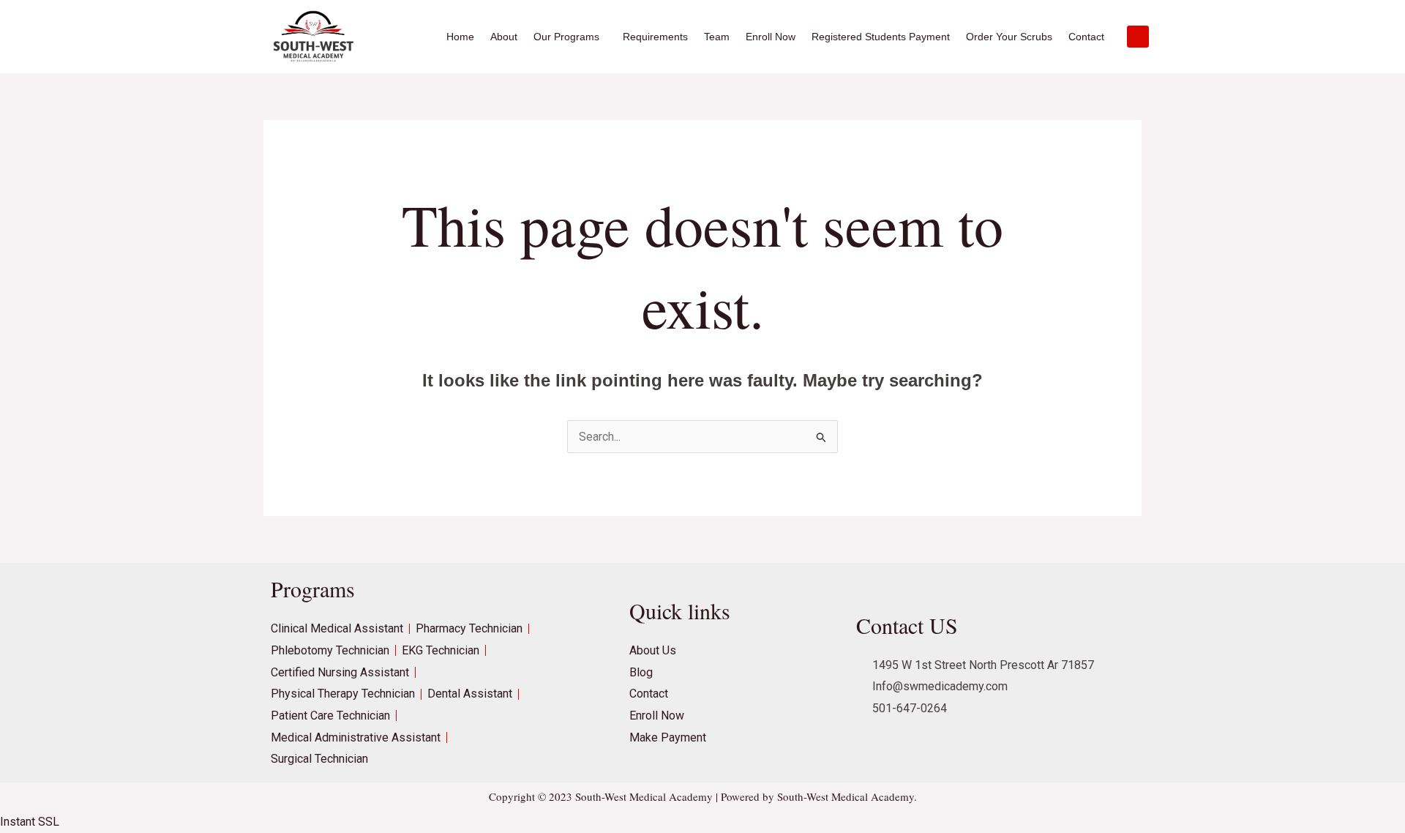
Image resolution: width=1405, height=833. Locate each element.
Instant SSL (29, 822)
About (503, 36)
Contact (1086, 36)
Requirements (655, 36)
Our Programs (566, 36)
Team (717, 36)
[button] (570, 36)
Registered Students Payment (881, 36)
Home (460, 36)
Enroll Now (770, 36)
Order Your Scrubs (1009, 36)
